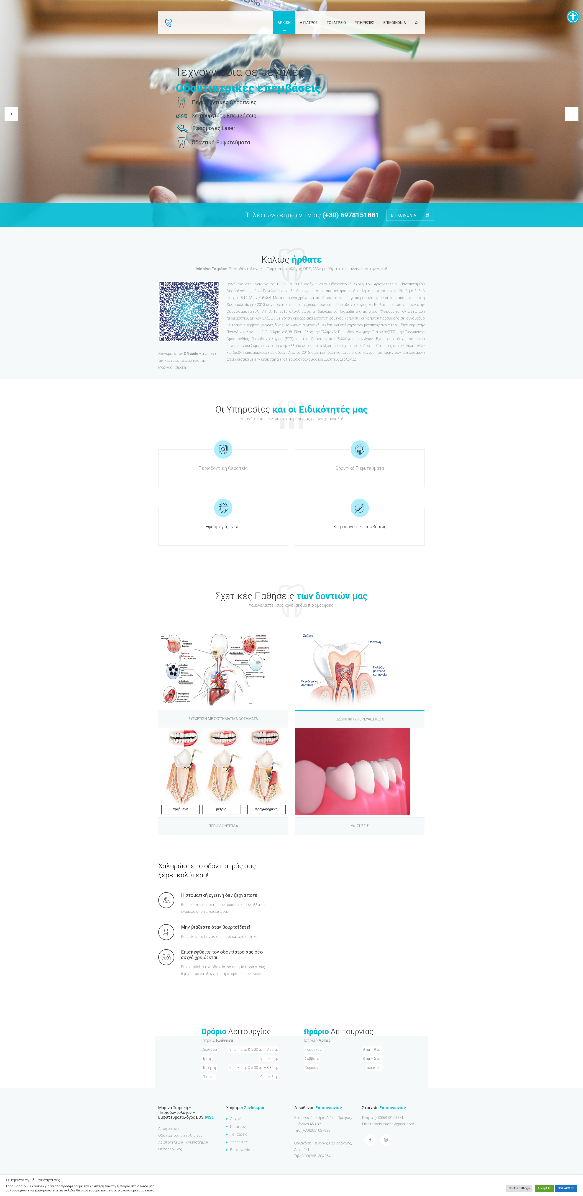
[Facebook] (370, 1140)
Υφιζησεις (360, 826)
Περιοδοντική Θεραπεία (223, 468)
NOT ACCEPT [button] (566, 1188)
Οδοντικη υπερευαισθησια (360, 719)
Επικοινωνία (240, 1150)
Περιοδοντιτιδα (223, 826)
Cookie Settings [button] (519, 1188)
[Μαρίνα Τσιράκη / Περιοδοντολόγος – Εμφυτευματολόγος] (168, 23)
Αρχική (235, 1119)
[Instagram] (386, 1140)
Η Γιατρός (238, 1126)
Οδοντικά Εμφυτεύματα (359, 468)
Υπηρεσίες (239, 1142)
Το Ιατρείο (239, 1134)
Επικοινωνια (394, 23)
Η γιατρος (309, 23)
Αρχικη (284, 23)
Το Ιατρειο (336, 23)
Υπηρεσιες (364, 23)
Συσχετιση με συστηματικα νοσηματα (223, 719)
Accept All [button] (544, 1188)
